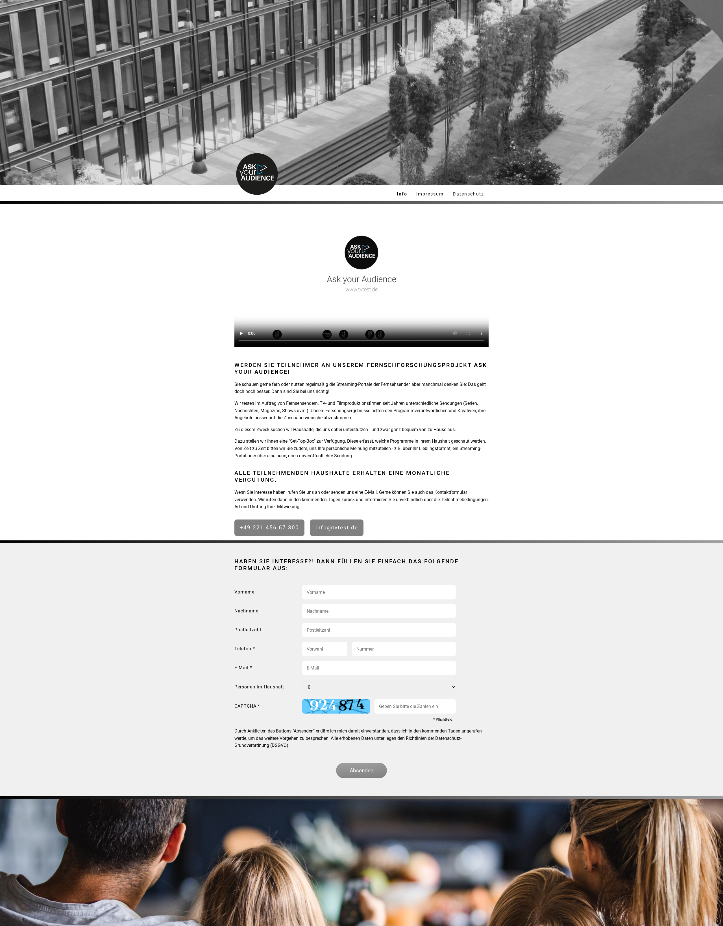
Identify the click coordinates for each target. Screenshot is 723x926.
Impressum (430, 194)
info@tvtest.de (336, 527)
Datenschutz (468, 194)
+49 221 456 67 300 (269, 527)
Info (402, 194)
